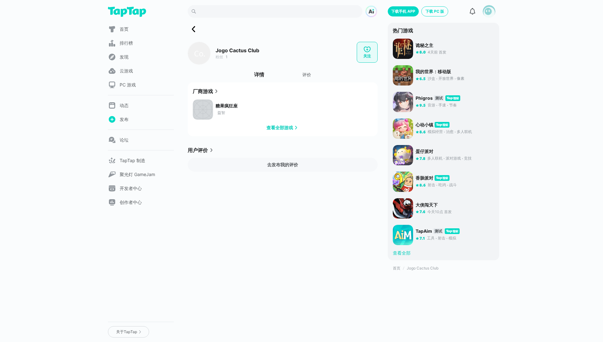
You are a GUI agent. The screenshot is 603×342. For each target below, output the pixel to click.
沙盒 (431, 78)
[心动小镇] (403, 128)
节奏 (453, 105)
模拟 (452, 238)
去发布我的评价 (282, 164)
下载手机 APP (403, 11)
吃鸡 (442, 184)
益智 (221, 112)
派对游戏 (453, 158)
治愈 (450, 131)
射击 (431, 184)
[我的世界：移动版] (403, 75)
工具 (431, 238)
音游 (431, 105)
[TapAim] (403, 235)
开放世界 (446, 78)
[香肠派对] (403, 182)
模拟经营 (435, 131)
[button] (489, 11)
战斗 (453, 184)
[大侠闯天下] (403, 208)
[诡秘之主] (403, 49)
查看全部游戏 (280, 127)
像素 (460, 78)
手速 (442, 105)
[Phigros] (403, 102)
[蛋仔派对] (403, 155)
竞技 (468, 158)
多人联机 (464, 131)
